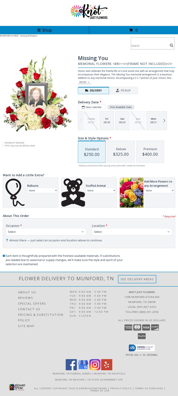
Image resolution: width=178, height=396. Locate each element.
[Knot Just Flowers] (89, 20)
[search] (171, 45)
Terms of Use (100, 390)
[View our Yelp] (106, 369)
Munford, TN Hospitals (109, 373)
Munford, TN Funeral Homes (72, 373)
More (82, 82)
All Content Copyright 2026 (54, 388)
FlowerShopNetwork (91, 388)
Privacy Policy (121, 388)
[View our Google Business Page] (83, 369)
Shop (47, 30)
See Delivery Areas (137, 279)
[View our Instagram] (94, 369)
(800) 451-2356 (149, 312)
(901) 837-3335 (146, 306)
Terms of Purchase (149, 388)
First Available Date (121, 107)
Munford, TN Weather (70, 379)
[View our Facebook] (71, 369)
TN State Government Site (105, 379)
